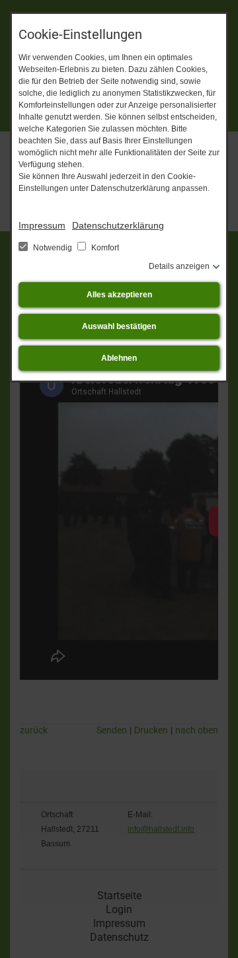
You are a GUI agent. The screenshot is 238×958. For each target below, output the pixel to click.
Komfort (104, 247)
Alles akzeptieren (119, 294)
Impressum (42, 225)
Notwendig (52, 247)
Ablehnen (119, 358)
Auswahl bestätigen (119, 326)
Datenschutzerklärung (118, 225)
